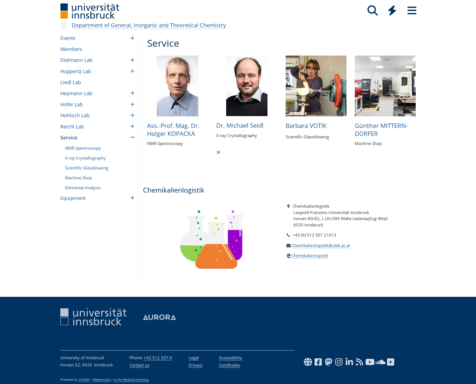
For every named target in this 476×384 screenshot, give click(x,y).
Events (67, 38)
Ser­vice (68, 137)
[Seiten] (412, 10)
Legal (194, 357)
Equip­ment (73, 198)
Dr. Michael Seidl (240, 125)
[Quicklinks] (392, 10)
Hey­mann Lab (76, 93)
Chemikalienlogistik (309, 255)
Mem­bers (71, 49)
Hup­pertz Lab (75, 71)
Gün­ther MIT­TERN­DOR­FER (381, 129)
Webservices (101, 380)
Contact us (139, 365)
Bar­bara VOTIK (306, 125)
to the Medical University (131, 380)
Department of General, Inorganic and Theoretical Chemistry (149, 25)
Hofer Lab (71, 104)
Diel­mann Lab (76, 60)
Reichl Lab (72, 126)
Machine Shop (78, 177)
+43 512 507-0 (158, 357)
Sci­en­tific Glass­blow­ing (86, 168)
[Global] (392, 11)
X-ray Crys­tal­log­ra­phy (85, 158)
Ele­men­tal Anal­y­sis (83, 187)
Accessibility (230, 357)
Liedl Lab (70, 82)
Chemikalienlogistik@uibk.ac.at (320, 245)
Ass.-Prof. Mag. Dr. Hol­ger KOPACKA (173, 129)
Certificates (229, 365)
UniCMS (84, 380)
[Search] (372, 10)
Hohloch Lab (75, 115)
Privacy (195, 365)
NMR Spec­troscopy (83, 148)
